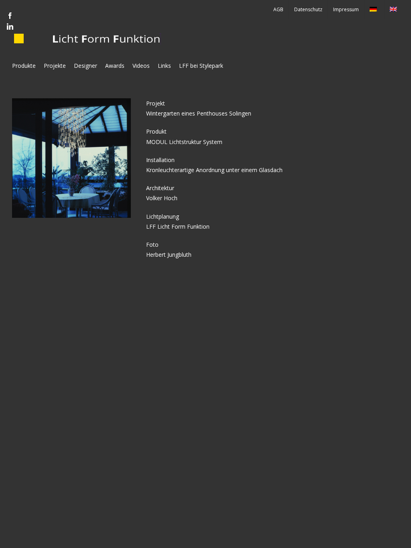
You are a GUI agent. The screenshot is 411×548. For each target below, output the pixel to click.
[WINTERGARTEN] (71, 101)
